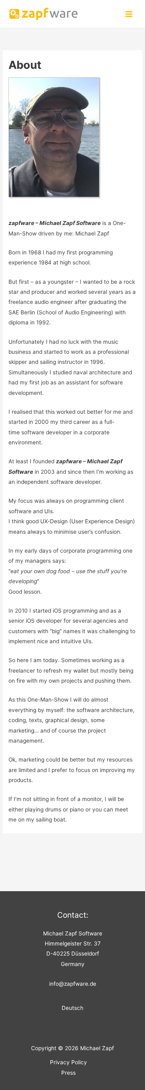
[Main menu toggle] (129, 14)
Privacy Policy (68, 1062)
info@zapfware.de (72, 984)
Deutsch (72, 1008)
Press (68, 1072)
